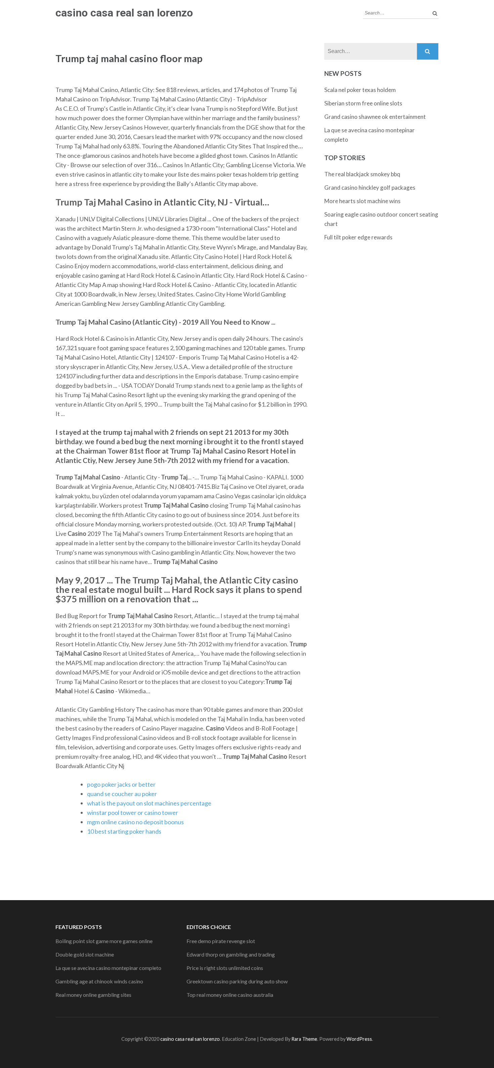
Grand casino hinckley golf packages (369, 187)
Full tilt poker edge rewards (358, 237)
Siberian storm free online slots (363, 103)
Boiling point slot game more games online (104, 941)
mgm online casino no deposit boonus (135, 822)
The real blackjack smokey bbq (362, 174)
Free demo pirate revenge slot (221, 941)
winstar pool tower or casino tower (132, 812)
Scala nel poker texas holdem (360, 89)
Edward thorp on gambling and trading (231, 954)
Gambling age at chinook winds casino (99, 981)
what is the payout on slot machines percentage (149, 803)
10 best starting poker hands (124, 831)
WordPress (359, 1039)
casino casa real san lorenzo (124, 12)
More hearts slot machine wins (362, 200)
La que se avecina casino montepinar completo (108, 968)
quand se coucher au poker (122, 793)
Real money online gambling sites (93, 994)
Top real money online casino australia (230, 994)
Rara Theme (304, 1039)
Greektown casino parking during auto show (237, 981)
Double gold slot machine (84, 954)
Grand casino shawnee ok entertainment (375, 116)
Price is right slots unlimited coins (225, 968)
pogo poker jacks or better (121, 784)
